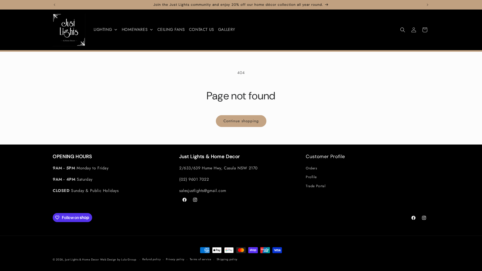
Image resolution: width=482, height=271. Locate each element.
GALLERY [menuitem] (226, 29)
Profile (311, 176)
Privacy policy (175, 259)
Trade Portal (315, 185)
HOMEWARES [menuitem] (135, 29)
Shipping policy (227, 259)
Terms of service (200, 259)
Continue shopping (241, 121)
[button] (402, 29)
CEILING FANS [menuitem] (171, 29)
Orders (311, 168)
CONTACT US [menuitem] (201, 29)
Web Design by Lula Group (118, 259)
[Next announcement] (427, 5)
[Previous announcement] (54, 5)
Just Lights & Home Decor (82, 259)
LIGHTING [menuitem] (103, 29)
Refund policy (151, 259)
